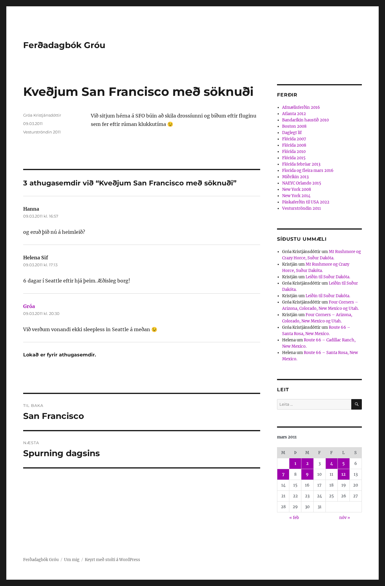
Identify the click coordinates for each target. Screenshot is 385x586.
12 (343, 474)
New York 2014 (296, 195)
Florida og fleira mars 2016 (308, 170)
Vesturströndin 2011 (42, 132)
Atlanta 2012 (294, 113)
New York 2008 (296, 189)
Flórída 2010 (294, 151)
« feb (294, 517)
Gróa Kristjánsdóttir (42, 115)
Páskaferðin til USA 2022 (305, 202)
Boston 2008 (294, 126)
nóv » (344, 517)
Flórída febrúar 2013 (301, 164)
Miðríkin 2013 (295, 176)
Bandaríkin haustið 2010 (305, 120)
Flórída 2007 (294, 139)
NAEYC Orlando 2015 (301, 183)
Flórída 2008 (294, 145)
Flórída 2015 (294, 157)
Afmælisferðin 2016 (301, 107)
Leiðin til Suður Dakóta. (328, 276)
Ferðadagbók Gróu (64, 45)
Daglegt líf (292, 132)
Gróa (29, 306)
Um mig (71, 559)
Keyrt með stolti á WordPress (112, 559)
